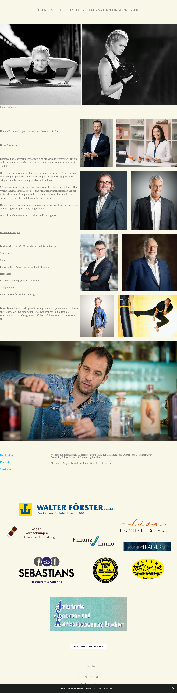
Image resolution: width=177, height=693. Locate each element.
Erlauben (98, 688)
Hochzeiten (72, 10)
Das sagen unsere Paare (115, 10)
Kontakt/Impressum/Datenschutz (88, 646)
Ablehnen (108, 688)
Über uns (46, 10)
